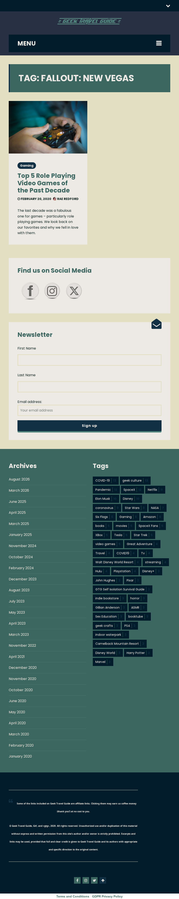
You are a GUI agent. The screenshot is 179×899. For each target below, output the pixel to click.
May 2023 (17, 612)
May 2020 (17, 712)
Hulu (101, 571)
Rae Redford (68, 199)
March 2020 (19, 734)
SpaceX (132, 489)
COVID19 (126, 553)
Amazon (152, 517)
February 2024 (21, 567)
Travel (102, 553)
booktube (138, 616)
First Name (26, 348)
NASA (157, 508)
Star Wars (135, 508)
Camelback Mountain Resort (119, 643)
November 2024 (22, 545)
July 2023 (16, 601)
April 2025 (17, 512)
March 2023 (19, 634)
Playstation (125, 571)
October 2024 (21, 557)
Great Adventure (142, 544)
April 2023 (17, 623)
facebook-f (77, 880)
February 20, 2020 (35, 199)
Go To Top (103, 880)
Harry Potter (138, 653)
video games (107, 544)
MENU (26, 43)
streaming (155, 562)
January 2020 (20, 756)
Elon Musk (106, 498)
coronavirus (107, 508)
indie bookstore (109, 598)
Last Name (26, 375)
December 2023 (22, 579)
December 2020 (23, 667)
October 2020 (21, 689)
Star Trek (143, 535)
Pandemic (106, 489)
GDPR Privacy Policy (107, 896)
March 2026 (19, 490)
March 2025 (19, 523)
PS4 (129, 625)
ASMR (138, 607)
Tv (145, 553)
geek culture (135, 480)
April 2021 (17, 656)
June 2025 (17, 501)
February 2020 (21, 745)
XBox (101, 535)
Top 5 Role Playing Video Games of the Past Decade (46, 183)
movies (124, 526)
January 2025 (20, 534)
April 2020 (17, 723)
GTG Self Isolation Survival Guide (122, 589)
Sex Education (108, 616)
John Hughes (107, 580)
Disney (131, 498)
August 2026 (19, 479)
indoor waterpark (110, 634)
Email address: (29, 401)
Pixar (133, 580)
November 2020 (22, 678)
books (102, 526)
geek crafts (106, 625)
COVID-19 (105, 480)
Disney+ (151, 571)
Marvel (103, 662)
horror (137, 598)
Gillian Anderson (110, 607)
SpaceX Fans (151, 526)
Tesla (120, 535)
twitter (94, 880)
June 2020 (17, 700)
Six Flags (104, 517)
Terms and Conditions (72, 896)
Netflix (155, 489)
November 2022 (22, 645)
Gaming (26, 165)
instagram (86, 880)
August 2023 (19, 590)
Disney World (107, 653)
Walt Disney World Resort (117, 562)
